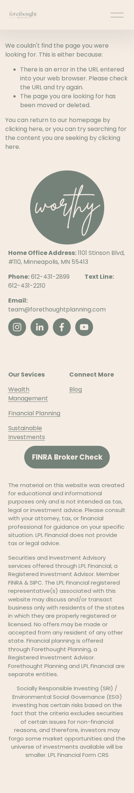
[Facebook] (62, 327)
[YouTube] (84, 327)
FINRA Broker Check (67, 457)
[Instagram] (17, 327)
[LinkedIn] (39, 327)
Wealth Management (28, 394)
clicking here (23, 129)
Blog (75, 389)
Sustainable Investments (26, 432)
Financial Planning (34, 413)
